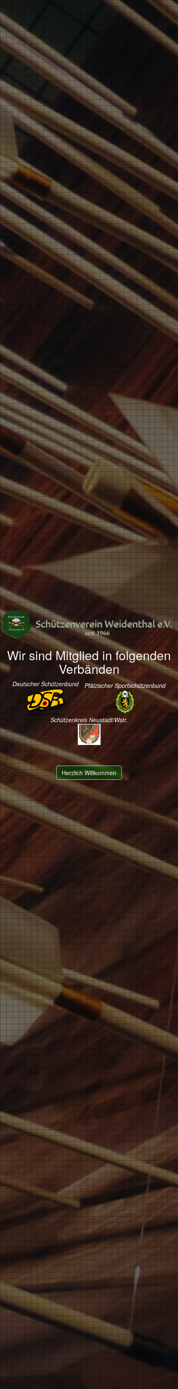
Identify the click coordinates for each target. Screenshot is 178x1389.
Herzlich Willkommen (89, 773)
